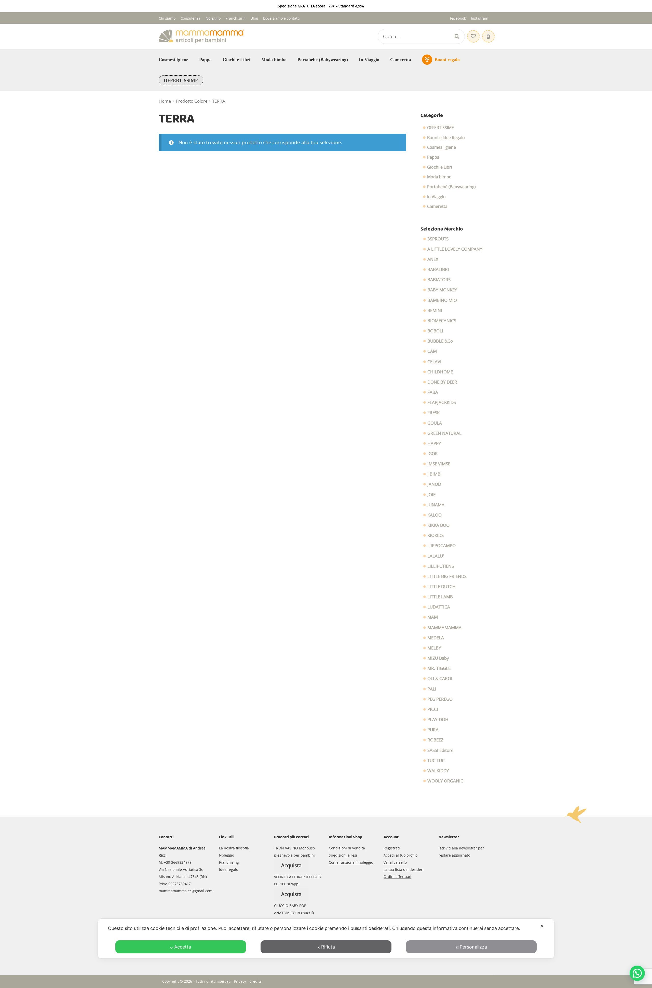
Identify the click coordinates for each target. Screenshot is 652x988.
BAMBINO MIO (442, 300)
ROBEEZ (435, 740)
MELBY (434, 648)
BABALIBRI (438, 269)
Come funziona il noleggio (351, 862)
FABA (432, 392)
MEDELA (435, 638)
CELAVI (434, 361)
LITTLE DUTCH (441, 586)
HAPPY (434, 443)
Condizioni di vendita (347, 848)
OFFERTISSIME (181, 80)
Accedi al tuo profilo (400, 855)
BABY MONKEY (442, 290)
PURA (433, 730)
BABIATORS (439, 279)
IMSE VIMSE (438, 464)
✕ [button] (542, 926)
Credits (255, 981)
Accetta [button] (182, 947)
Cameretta (400, 59)
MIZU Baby (438, 658)
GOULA (434, 423)
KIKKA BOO (438, 525)
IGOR (432, 453)
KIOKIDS (435, 535)
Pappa (205, 59)
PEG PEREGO (440, 699)
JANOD (434, 484)
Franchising (236, 18)
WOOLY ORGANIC (445, 781)
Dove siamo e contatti (281, 18)
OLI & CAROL (440, 678)
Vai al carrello (395, 862)
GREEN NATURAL (444, 433)
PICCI (432, 709)
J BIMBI (434, 474)
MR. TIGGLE (439, 668)
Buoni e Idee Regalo (446, 137)
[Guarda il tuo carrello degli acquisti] (488, 33)
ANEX (432, 259)
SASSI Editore (440, 750)
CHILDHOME (440, 372)
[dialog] (326, 938)
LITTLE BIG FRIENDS (447, 576)
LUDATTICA (438, 607)
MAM (432, 617)
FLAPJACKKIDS (441, 402)
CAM (432, 351)
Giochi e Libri (236, 59)
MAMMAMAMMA (444, 627)
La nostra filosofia (234, 848)
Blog (254, 18)
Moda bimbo (274, 59)
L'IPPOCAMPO (441, 545)
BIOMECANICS (441, 320)
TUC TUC (436, 760)
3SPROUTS (438, 239)
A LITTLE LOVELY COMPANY (454, 249)
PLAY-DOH (438, 719)
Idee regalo (228, 869)
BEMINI (434, 310)
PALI (431, 689)
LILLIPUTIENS (440, 566)
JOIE (431, 494)
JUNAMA (435, 505)
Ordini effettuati (397, 876)
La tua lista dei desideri (404, 869)
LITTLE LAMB (440, 597)
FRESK (433, 412)
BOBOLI (435, 331)
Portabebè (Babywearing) (322, 59)
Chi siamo (167, 18)
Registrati (392, 848)
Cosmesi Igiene (173, 59)
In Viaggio (369, 59)
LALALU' (435, 556)
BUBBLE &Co (440, 341)
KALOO (434, 515)
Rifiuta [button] (328, 947)
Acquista (291, 865)
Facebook (458, 18)
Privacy (240, 981)
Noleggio (213, 18)
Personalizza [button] (473, 947)
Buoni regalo (447, 59)
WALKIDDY (438, 771)
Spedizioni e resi (343, 855)
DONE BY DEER (442, 382)
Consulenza (190, 18)
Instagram (479, 18)
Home (165, 101)
